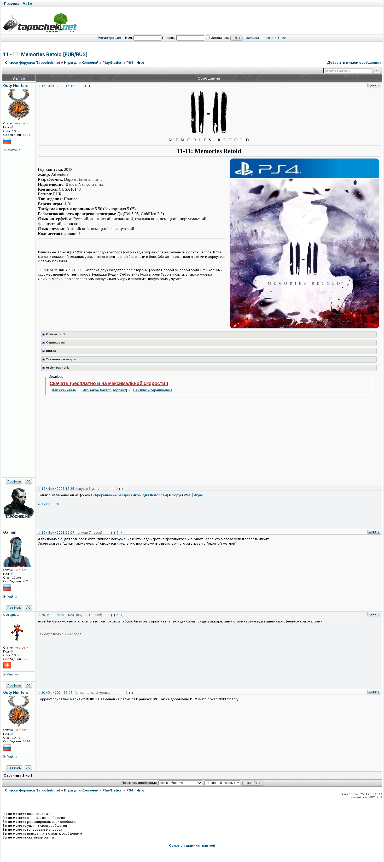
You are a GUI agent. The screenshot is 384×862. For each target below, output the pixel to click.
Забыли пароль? (260, 38)
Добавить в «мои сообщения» (354, 62)
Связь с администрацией (192, 845)
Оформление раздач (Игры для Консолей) (130, 495)
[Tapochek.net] (40, 23)
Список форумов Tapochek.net (32, 62)
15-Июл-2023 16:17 (57, 86)
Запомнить (219, 38)
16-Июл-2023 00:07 (57, 532)
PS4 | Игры (136, 62)
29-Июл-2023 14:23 (57, 615)
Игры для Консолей (81, 62)
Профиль (14, 481)
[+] (89, 86)
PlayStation (112, 62)
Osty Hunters (48, 504)
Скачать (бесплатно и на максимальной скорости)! (109, 383)
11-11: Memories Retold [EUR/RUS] (45, 54)
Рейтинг (13, 150)
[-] (112, 489)
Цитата (373, 85)
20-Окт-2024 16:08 (57, 693)
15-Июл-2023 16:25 (57, 489)
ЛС (28, 481)
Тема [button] (281, 38)
